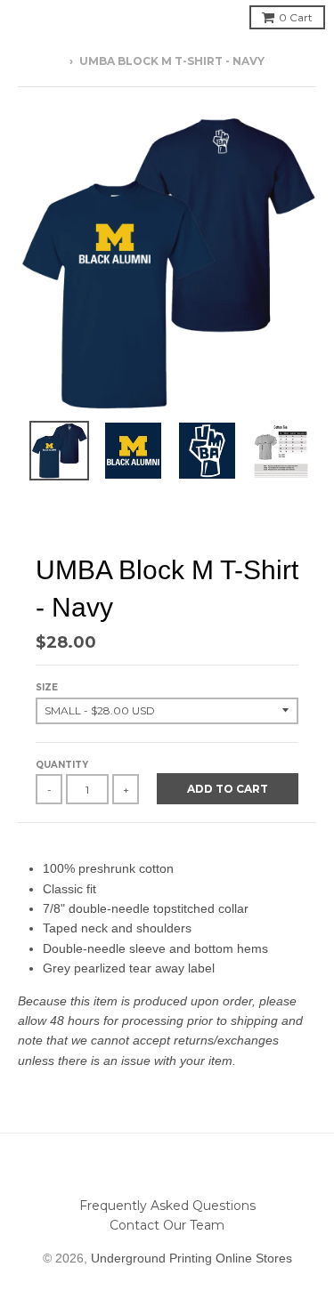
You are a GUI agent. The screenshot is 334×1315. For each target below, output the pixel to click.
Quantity (62, 764)
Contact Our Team (167, 1225)
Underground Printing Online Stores (191, 1258)
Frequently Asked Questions (167, 1206)
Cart (296, 17)
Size (47, 687)
